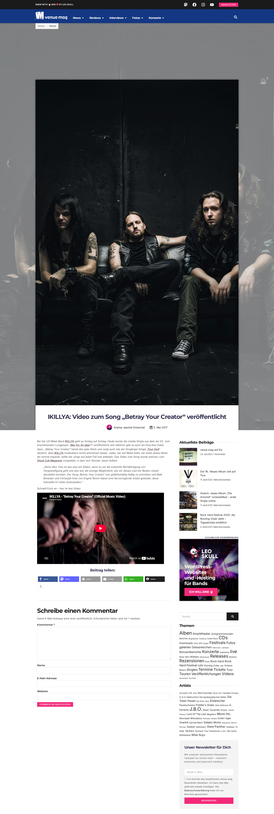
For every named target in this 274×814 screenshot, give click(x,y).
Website (42, 691)
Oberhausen (204, 657)
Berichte (183, 638)
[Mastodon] (186, 5)
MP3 (187, 657)
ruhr (200, 665)
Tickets (220, 669)
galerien (185, 647)
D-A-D (182, 697)
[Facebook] (194, 5)
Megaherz (211, 714)
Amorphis (183, 693)
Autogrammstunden (222, 633)
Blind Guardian (205, 693)
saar (222, 666)
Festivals (217, 642)
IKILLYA (69, 441)
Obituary (206, 718)
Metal (181, 657)
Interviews (216, 648)
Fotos (230, 643)
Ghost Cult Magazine (49, 460)
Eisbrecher (217, 701)
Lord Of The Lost (196, 714)
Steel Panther (216, 726)
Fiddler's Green (205, 705)
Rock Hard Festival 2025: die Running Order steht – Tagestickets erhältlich (217, 518)
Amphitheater (201, 633)
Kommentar (46, 624)
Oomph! (214, 719)
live (233, 651)
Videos (228, 674)
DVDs (195, 643)
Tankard (189, 731)
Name (41, 665)
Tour (229, 669)
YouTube (192, 678)
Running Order (211, 665)
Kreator (224, 710)
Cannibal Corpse (230, 693)
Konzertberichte (190, 652)
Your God (153, 449)
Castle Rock (212, 638)
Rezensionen (191, 660)
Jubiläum (225, 648)
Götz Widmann (221, 705)
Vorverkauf (183, 678)
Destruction (193, 697)
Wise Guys (198, 735)
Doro (207, 701)
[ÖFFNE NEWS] (83, 17)
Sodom (191, 726)
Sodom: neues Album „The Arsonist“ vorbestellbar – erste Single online (218, 497)
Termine (205, 669)
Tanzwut (199, 731)
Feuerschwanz (187, 705)
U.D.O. (223, 731)
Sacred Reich (196, 722)
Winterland (185, 735)
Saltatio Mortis (212, 722)
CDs (223, 637)
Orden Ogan (224, 718)
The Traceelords (212, 731)
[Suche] (232, 616)
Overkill (183, 722)
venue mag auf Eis (211, 449)
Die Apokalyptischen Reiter (212, 697)
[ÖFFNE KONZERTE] (163, 17)
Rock (207, 661)
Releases (219, 656)
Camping (202, 639)
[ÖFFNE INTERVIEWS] (125, 17)
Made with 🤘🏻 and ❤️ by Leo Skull (54, 4)
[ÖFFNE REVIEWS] (102, 17)
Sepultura (226, 723)
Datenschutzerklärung (196, 790)
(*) (92, 444)
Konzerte (210, 651)
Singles (192, 670)
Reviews (233, 657)
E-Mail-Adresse (47, 678)
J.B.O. (195, 709)
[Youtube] (212, 5)
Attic (195, 693)
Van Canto (232, 731)
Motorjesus (196, 718)
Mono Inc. (224, 714)
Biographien (193, 639)
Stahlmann (201, 727)
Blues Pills (217, 693)
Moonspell (184, 718)
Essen (206, 643)
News (52, 26)
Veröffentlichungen (206, 674)
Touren (185, 674)
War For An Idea (79, 445)
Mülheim (194, 656)
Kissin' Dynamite (211, 709)
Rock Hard (217, 661)
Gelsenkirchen (202, 647)
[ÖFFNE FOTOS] (142, 17)
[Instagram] (203, 5)
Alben (185, 633)
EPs (201, 643)
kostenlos (224, 652)
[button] (235, 17)
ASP (190, 693)
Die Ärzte (200, 701)
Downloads (186, 643)
